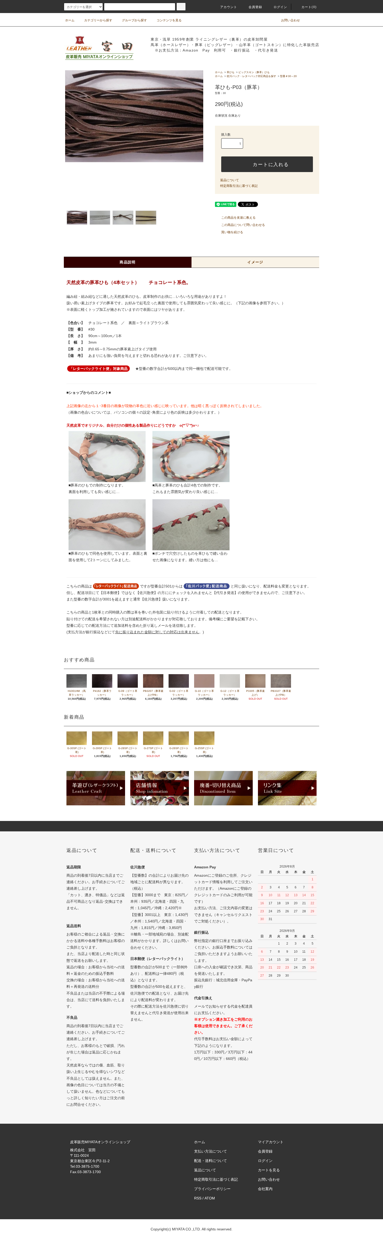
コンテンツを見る (169, 20)
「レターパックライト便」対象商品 (98, 368)
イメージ (255, 262)
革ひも (230, 72)
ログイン (280, 7)
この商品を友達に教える (238, 217)
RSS (197, 1198)
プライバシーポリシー (212, 1189)
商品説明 (128, 262)
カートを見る (269, 1170)
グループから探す (134, 20)
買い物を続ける (232, 232)
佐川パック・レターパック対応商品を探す (251, 76)
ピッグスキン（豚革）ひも (254, 72)
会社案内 (265, 1189)
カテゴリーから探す (98, 20)
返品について (229, 180)
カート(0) (309, 7)
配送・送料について (210, 1161)
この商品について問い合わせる (243, 225)
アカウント (228, 7)
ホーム (70, 20)
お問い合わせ (290, 20)
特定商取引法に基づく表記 (239, 186)
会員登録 (255, 7)
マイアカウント (270, 1142)
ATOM (210, 1198)
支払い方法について (210, 1151)
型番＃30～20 (288, 76)
